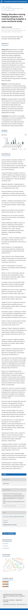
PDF (5, 474)
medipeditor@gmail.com (9, 604)
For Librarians (5, 548)
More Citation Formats (9, 505)
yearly (25, 149)
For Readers (5, 543)
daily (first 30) (14, 149)
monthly (20, 149)
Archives (8, 7)
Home (3, 7)
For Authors (5, 546)
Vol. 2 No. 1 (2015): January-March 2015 (12, 8)
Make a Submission (9, 533)
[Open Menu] (1, 1)
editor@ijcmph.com (22, 604)
